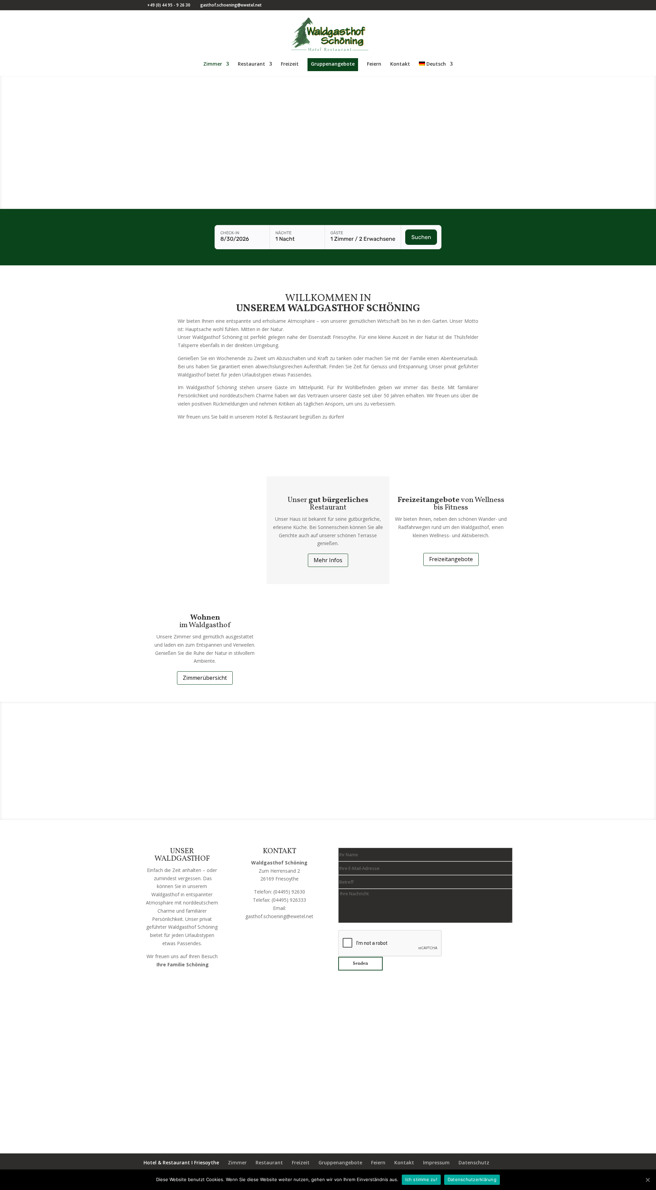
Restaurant (251, 64)
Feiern (374, 64)
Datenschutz (474, 1162)
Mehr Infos (328, 560)
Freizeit (290, 64)
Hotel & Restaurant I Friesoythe (181, 1162)
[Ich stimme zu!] (647, 1179)
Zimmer (212, 64)
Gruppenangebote (333, 64)
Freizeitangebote (451, 559)
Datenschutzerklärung (472, 1179)
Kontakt (400, 64)
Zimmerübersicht (205, 678)
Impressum (436, 1162)
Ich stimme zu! (421, 1179)
